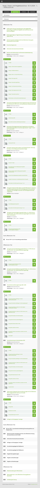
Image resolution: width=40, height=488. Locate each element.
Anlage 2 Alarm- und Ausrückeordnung (15, 74)
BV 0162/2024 (7, 276)
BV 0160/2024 (7, 221)
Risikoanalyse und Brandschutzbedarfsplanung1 (17, 98)
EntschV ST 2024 (11, 162)
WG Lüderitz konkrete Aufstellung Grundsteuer (17, 121)
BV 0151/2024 (7, 291)
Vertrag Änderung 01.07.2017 (14, 414)
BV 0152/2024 (7, 346)
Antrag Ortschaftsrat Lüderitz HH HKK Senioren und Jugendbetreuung (18, 312)
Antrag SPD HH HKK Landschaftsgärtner (16, 319)
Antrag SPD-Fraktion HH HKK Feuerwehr (16, 315)
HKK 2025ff (10, 335)
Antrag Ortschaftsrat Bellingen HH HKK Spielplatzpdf (18, 303)
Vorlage (10, 62)
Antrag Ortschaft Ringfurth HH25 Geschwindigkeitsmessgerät (14, 229)
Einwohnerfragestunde (11, 45)
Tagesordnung (15, 11)
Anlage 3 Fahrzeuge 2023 (13, 78)
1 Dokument (6, 19)
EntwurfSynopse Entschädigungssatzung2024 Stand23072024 (17, 167)
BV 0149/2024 (7, 59)
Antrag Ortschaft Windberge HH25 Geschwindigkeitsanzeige (15, 264)
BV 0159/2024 (7, 256)
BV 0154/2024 (7, 155)
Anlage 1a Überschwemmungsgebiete (15, 66)
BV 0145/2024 (7, 135)
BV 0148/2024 (7, 110)
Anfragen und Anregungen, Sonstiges (14, 419)
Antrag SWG (11, 406)
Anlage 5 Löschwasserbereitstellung (15, 86)
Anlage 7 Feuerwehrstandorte (14, 94)
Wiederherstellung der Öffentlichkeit (14, 470)
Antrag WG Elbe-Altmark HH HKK (14, 374)
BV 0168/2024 (7, 399)
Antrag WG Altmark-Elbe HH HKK (14, 323)
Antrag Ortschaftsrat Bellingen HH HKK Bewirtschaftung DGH (15, 299)
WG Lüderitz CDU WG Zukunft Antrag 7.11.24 (16, 183)
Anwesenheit (32, 11)
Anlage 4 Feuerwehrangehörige (14, 82)
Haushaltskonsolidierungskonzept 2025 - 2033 (16, 285)
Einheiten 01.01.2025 (12, 410)
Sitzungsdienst (34, 484)
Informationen (6, 11)
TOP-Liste (24, 11)
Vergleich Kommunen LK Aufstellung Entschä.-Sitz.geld (18, 179)
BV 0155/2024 (7, 196)
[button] (34, 63)
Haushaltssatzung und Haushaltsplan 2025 (16, 340)
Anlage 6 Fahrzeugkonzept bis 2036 (15, 90)
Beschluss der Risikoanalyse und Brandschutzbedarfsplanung (19, 52)
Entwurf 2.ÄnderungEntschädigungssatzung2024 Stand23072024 (17, 171)
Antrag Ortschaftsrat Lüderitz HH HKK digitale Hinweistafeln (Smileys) (17, 307)
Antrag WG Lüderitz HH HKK (14, 327)
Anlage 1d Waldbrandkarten (13, 70)
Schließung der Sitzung (12, 479)
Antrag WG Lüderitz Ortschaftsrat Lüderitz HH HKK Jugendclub (18, 332)
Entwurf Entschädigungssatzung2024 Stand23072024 (18, 175)
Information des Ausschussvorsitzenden (15, 48)
